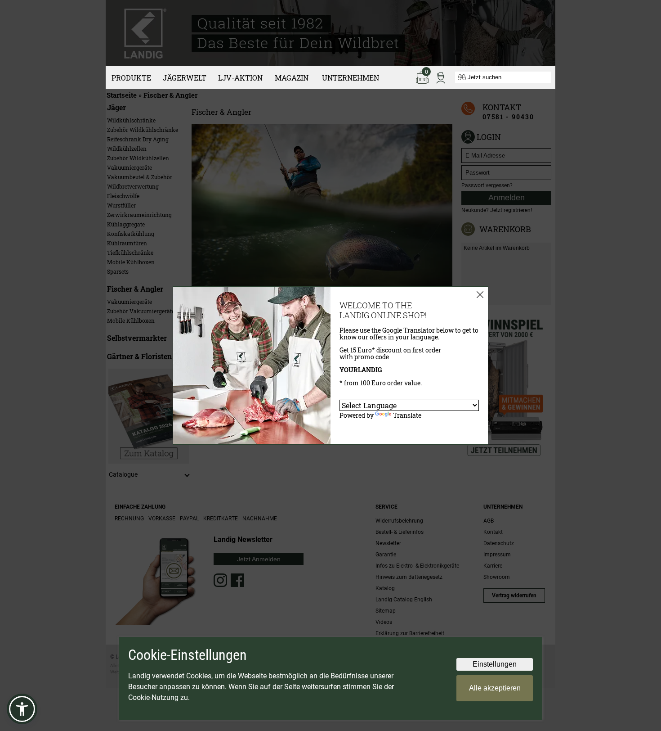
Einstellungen (495, 664)
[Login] (441, 77)
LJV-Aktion (240, 77)
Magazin (291, 77)
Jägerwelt (184, 77)
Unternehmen (350, 77)
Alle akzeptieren (495, 688)
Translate (407, 415)
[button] (22, 709)
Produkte (131, 77)
